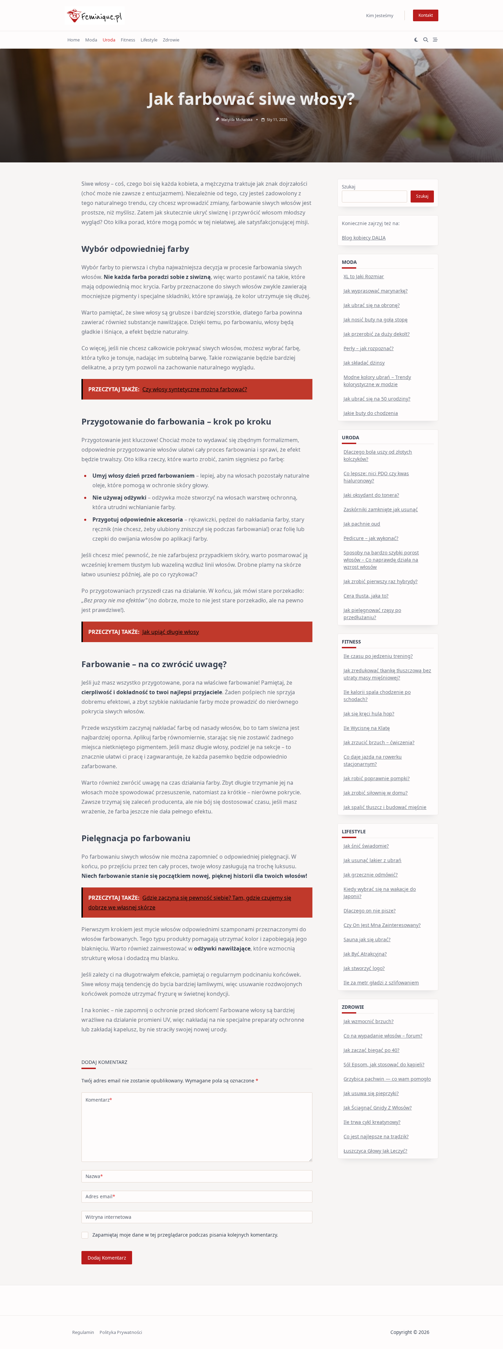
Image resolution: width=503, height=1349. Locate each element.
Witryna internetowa (108, 1217)
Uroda (109, 40)
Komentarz (99, 1099)
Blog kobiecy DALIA (364, 237)
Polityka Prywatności (121, 1332)
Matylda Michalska (237, 119)
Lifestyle (149, 40)
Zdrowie (171, 40)
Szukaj (349, 186)
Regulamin (83, 1332)
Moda (91, 40)
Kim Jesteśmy (380, 15)
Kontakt (425, 15)
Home (73, 40)
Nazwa (94, 1176)
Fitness (128, 40)
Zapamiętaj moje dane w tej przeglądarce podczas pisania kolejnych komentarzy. (185, 1234)
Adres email (100, 1196)
